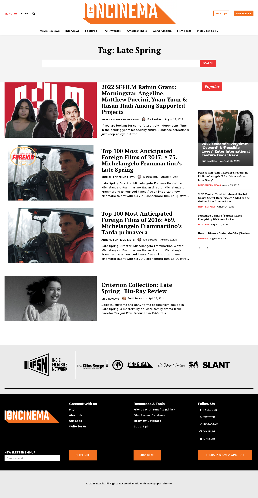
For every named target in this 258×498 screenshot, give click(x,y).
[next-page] (206, 248)
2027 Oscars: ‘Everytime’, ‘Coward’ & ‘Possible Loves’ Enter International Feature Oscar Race (226, 149)
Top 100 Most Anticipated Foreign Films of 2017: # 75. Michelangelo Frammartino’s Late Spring (141, 160)
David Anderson (136, 298)
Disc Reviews (110, 298)
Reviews (203, 238)
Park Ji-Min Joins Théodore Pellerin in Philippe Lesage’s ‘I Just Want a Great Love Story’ (223, 176)
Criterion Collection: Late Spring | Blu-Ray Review (136, 288)
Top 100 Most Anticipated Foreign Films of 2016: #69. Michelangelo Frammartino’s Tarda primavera (141, 223)
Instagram (210, 424)
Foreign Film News (209, 185)
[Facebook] (200, 410)
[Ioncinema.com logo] (32, 416)
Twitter (209, 417)
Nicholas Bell (150, 176)
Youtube (209, 431)
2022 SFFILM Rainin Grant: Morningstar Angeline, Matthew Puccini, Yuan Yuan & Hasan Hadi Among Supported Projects (144, 99)
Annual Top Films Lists (118, 177)
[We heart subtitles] (129, 13)
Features (203, 224)
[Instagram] (200, 424)
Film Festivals (207, 206)
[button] (29, 13)
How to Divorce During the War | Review (224, 233)
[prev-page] (200, 248)
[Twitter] (200, 417)
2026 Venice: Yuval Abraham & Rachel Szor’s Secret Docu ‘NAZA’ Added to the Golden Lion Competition (224, 197)
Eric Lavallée (154, 119)
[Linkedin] (200, 438)
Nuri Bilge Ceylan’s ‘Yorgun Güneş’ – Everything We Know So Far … (221, 217)
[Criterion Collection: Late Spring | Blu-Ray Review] (51, 298)
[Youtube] (200, 431)
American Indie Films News (120, 119)
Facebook (210, 409)
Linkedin (209, 438)
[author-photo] (144, 119)
